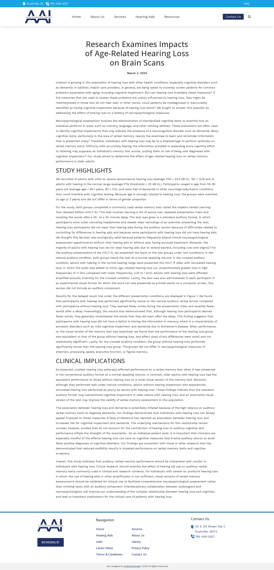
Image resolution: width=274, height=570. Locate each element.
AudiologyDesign (132, 566)
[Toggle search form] (249, 16)
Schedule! (50, 542)
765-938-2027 (59, 3)
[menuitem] (245, 3)
